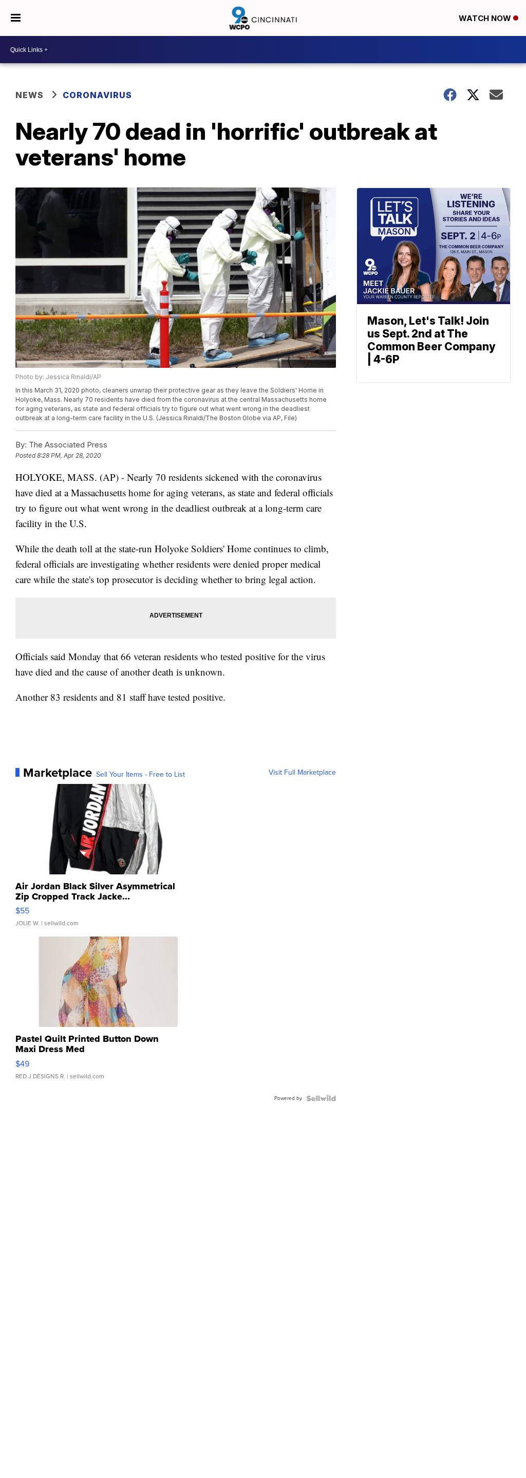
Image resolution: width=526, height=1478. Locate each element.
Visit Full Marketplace (302, 772)
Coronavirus (97, 95)
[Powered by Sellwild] (321, 1098)
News (29, 95)
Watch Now (486, 18)
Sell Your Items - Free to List (140, 774)
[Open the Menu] (16, 18)
